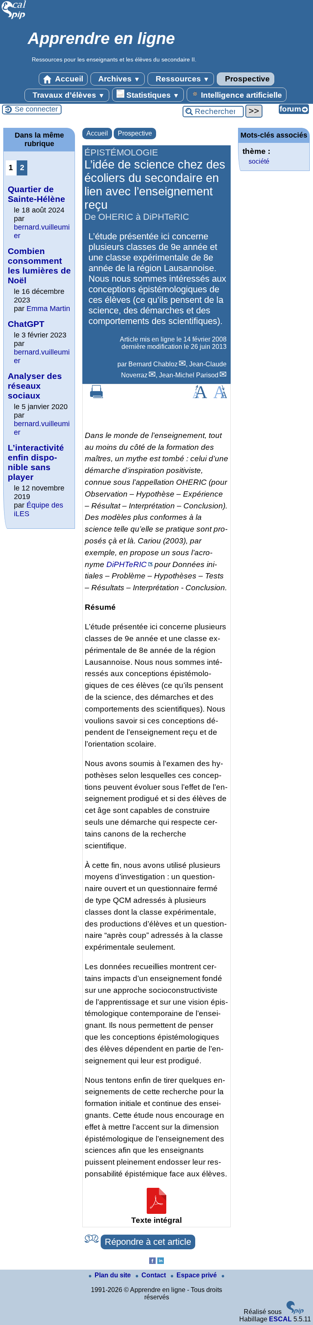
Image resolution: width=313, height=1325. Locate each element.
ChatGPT (26, 324)
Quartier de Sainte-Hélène (36, 194)
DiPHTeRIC (126, 564)
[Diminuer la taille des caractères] (220, 395)
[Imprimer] (96, 395)
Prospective (246, 78)
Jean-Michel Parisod (188, 375)
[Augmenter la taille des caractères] (199, 395)
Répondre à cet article (148, 1242)
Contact (154, 1275)
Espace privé (197, 1275)
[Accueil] (14, 18)
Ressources (181, 78)
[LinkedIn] (160, 1261)
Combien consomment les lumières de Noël (39, 265)
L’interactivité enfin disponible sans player (36, 462)
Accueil (68, 78)
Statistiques (151, 95)
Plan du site (113, 1275)
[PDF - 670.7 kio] (156, 1211)
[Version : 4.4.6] (295, 1311)
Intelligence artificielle (240, 95)
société (259, 161)
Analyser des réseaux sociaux (35, 385)
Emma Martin (48, 308)
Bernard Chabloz (153, 364)
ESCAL (280, 1319)
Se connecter (36, 109)
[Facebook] (152, 1261)
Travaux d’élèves (68, 95)
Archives (118, 78)
